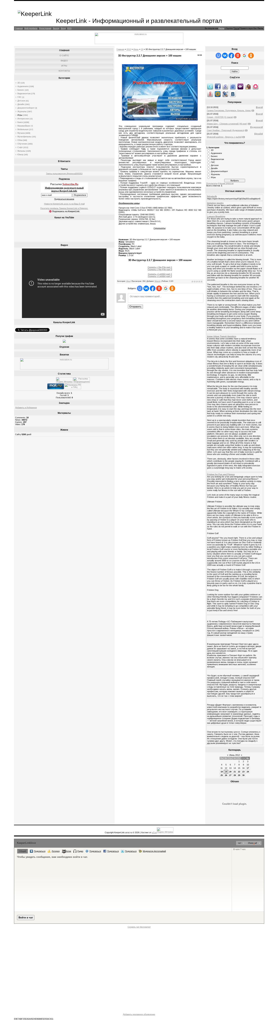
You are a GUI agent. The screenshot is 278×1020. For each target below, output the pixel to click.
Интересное (23, 118)
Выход (56, 28)
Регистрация (45, 28)
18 (222, 772)
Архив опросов (226, 183)
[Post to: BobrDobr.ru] (248, 86)
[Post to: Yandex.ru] (210, 94)
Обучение (22, 144)
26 (226, 775)
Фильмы (21, 151)
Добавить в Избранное (26, 407)
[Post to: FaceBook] (217, 86)
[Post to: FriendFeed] (233, 86)
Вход (63, 28)
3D (18, 83)
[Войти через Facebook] (152, 288)
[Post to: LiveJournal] (225, 94)
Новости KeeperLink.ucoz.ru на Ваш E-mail (64, 204)
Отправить (135, 306)
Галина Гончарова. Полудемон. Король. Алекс (229, 110)
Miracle (157, 281)
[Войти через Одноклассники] (172, 288)
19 (142, 49)
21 (235, 772)
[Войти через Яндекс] (159, 288)
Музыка (21, 133)
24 (248, 772)
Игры (19, 115)
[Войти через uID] (140, 288)
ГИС (19, 97)
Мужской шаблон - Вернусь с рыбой (224, 137)
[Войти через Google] (166, 288)
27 (230, 775)
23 (243, 772)
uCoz (154, 832)
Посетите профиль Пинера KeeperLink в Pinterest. (64, 208)
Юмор (20, 154)
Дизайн (20, 104)
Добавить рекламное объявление (139, 1014)
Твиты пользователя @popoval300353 (64, 173)
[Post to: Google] (225, 86)
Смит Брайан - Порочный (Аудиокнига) (225, 130)
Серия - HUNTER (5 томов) (220, 117)
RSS (69, 28)
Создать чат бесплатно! (139, 927)
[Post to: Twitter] (210, 86)
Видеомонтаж (23, 93)
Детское (21, 101)
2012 (129, 49)
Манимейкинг (23, 126)
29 (239, 775)
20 (230, 772)
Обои (20, 140)
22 (239, 772)
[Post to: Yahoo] (240, 86)
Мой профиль (30, 28)
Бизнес (20, 90)
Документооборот (25, 108)
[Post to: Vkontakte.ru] (233, 94)
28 (235, 775)
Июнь (136, 49)
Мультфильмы (24, 136)
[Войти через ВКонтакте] (146, 288)
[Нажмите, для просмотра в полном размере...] (160, 120)
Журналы (21, 111)
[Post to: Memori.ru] (255, 86)
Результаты (211, 183)
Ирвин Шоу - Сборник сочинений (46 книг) (227, 124)
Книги (20, 122)
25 (222, 775)
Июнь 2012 (234, 755)
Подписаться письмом (64, 199)
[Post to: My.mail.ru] (217, 94)
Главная (19, 28)
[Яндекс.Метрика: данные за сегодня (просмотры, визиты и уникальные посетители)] (64, 380)
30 (243, 775)
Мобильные (23, 129)
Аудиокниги (22, 86)
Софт (20, 147)
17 (248, 768)
